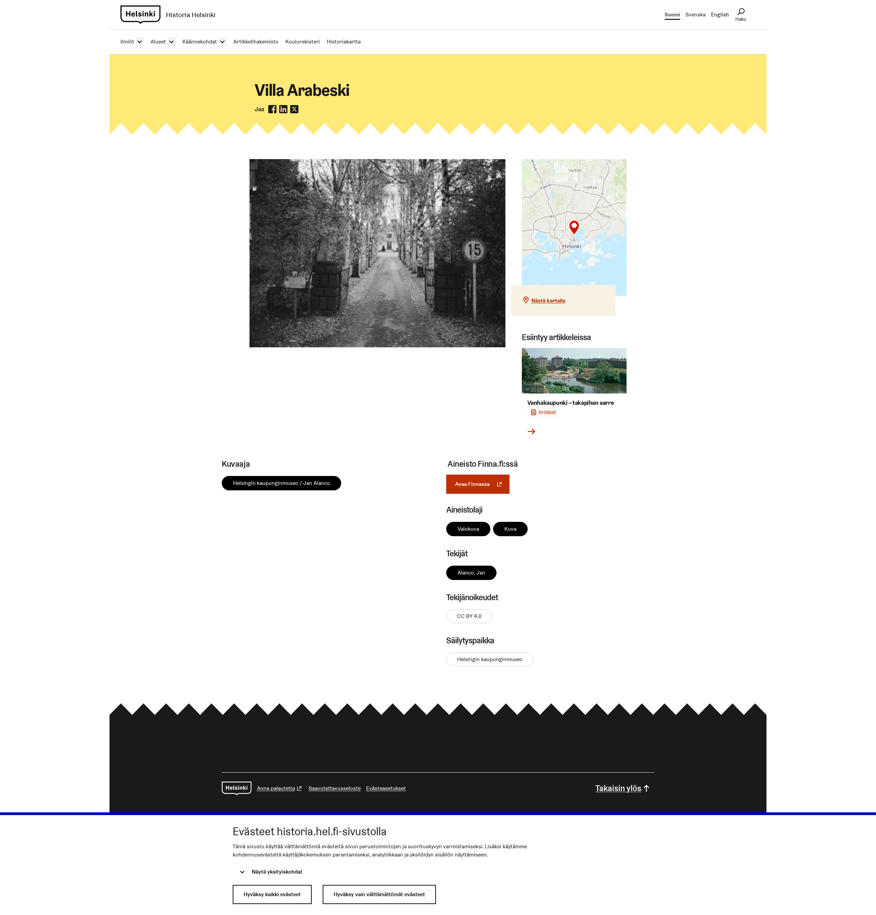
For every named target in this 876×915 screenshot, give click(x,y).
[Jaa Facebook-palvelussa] (272, 109)
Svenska (695, 14)
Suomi (672, 14)
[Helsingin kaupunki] (237, 788)
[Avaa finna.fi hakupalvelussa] (377, 345)
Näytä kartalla (548, 300)
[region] (574, 227)
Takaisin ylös (618, 788)
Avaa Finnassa (482, 484)
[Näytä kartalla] (574, 227)
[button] (574, 227)
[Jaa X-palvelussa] (294, 109)
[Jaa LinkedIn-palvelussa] (283, 109)
